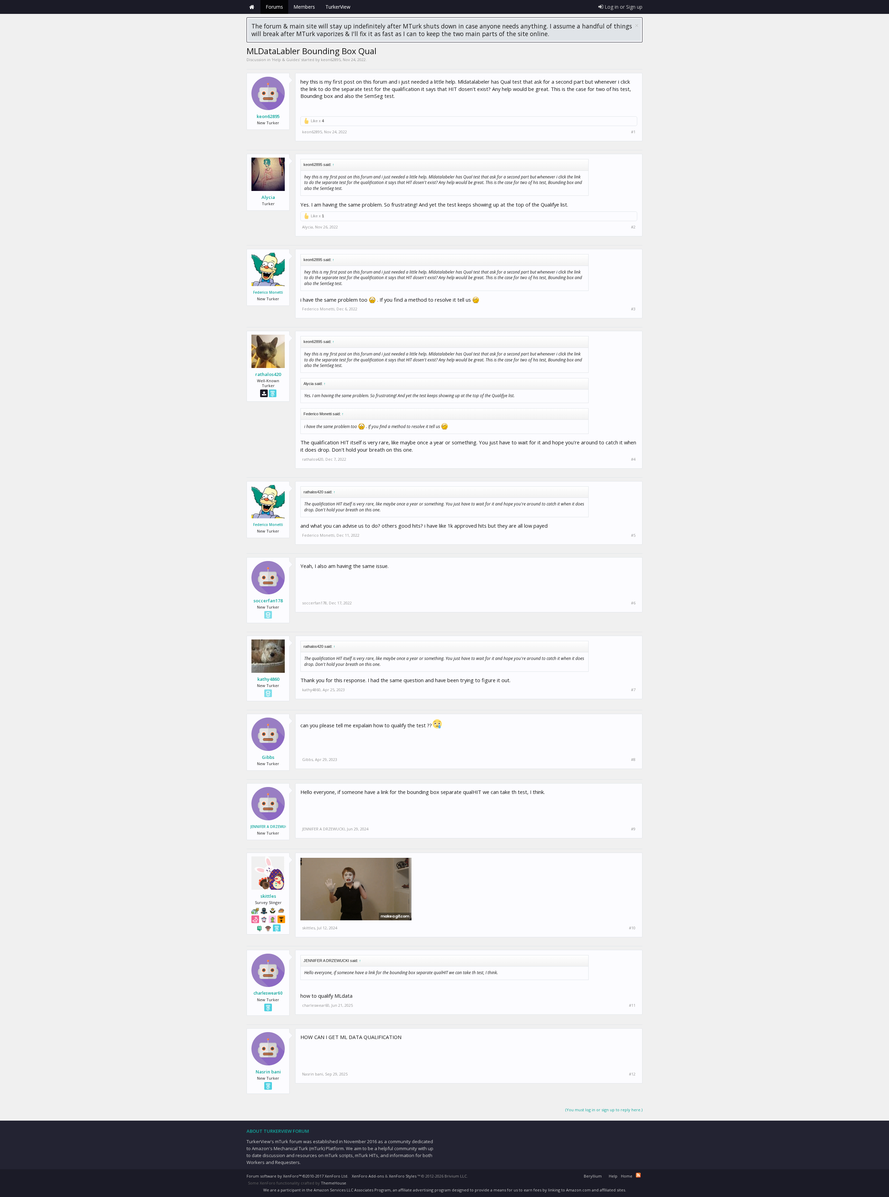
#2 (633, 227)
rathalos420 (268, 374)
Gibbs (268, 757)
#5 (633, 535)
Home (251, 7)
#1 (633, 131)
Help (613, 1176)
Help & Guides (285, 59)
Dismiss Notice (636, 25)
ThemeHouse (333, 1183)
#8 (633, 759)
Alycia (268, 197)
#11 (632, 1005)
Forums (274, 6)
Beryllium (593, 1176)
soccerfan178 (268, 600)
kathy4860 (268, 679)
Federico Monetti (268, 292)
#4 (633, 459)
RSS (638, 1175)
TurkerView (337, 6)
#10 (632, 928)
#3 (633, 309)
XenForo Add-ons (368, 1176)
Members (304, 6)
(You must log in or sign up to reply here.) (603, 1109)
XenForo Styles (402, 1176)
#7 (633, 689)
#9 (633, 829)
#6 (633, 603)
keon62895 (331, 59)
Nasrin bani (268, 1071)
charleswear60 (268, 993)
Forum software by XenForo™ (297, 1176)
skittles (268, 896)
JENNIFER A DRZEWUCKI (268, 826)
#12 (632, 1074)
